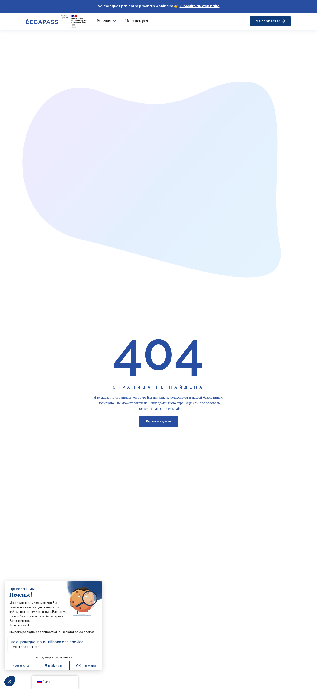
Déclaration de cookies (78, 632)
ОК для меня (86, 665)
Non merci (20, 665)
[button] (9, 681)
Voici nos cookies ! (26, 647)
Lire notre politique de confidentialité (34, 632)
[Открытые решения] (114, 21)
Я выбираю (53, 665)
